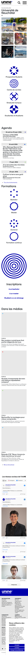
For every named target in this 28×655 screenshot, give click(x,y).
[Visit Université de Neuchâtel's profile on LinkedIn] (4, 499)
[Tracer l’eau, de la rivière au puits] (7, 39)
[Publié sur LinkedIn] (24, 499)
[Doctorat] (14, 224)
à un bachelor (14, 289)
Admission (4, 616)
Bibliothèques (18, 616)
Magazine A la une (20, 606)
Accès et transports (7, 602)
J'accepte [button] (17, 645)
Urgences (4, 601)
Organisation (18, 601)
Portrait (17, 599)
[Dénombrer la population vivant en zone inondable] (21, 52)
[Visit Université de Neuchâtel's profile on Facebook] (4, 485)
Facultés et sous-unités (19, 612)
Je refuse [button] (17, 647)
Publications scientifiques (18, 604)
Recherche (17, 602)
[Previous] (5, 26)
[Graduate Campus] (14, 97)
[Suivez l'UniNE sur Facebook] (2, 649)
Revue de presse (9, 465)
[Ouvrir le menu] (25, 2)
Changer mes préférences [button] (16, 650)
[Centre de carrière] (14, 84)
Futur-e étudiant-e (6, 617)
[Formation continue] (14, 237)
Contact (4, 599)
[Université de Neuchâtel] (6, 2)
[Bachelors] (14, 194)
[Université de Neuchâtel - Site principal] (7, 592)
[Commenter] (5, 551)
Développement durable (19, 608)
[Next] (23, 26)
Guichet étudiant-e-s (7, 603)
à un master (14, 293)
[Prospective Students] (14, 71)
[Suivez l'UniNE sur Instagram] (5, 649)
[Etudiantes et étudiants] (14, 110)
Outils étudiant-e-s (6, 605)
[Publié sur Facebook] (24, 485)
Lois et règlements (19, 610)
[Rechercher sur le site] (19, 2)
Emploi (3, 606)
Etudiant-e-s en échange (14, 298)
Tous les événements (10, 182)
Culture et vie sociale (20, 617)
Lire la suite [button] (5, 492)
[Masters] (14, 207)
